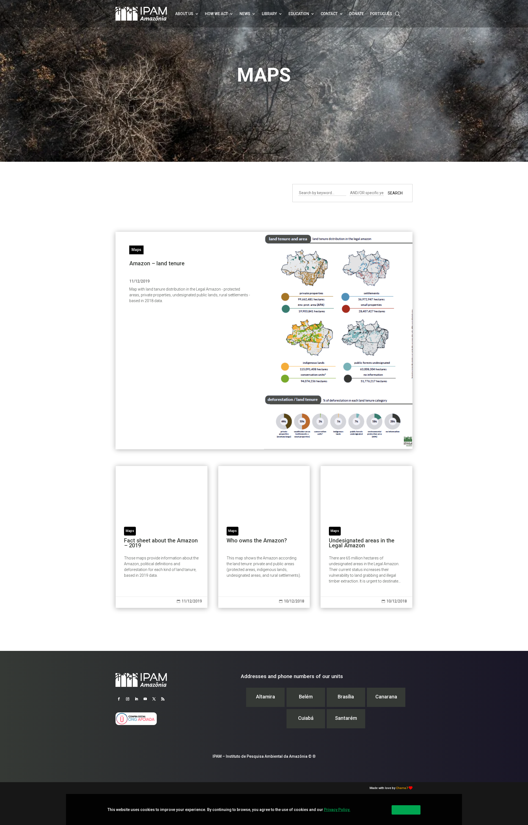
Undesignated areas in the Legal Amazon (366, 537)
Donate (356, 14)
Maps (136, 249)
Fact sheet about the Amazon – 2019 (161, 537)
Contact (329, 14)
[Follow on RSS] (163, 699)
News (245, 14)
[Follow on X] (154, 699)
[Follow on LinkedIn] (136, 699)
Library (269, 14)
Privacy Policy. (337, 809)
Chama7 (402, 788)
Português (381, 14)
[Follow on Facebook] (119, 699)
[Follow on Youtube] (145, 699)
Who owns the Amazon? (264, 537)
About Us (184, 14)
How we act (216, 14)
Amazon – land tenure (157, 263)
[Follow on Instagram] (127, 699)
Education (298, 14)
